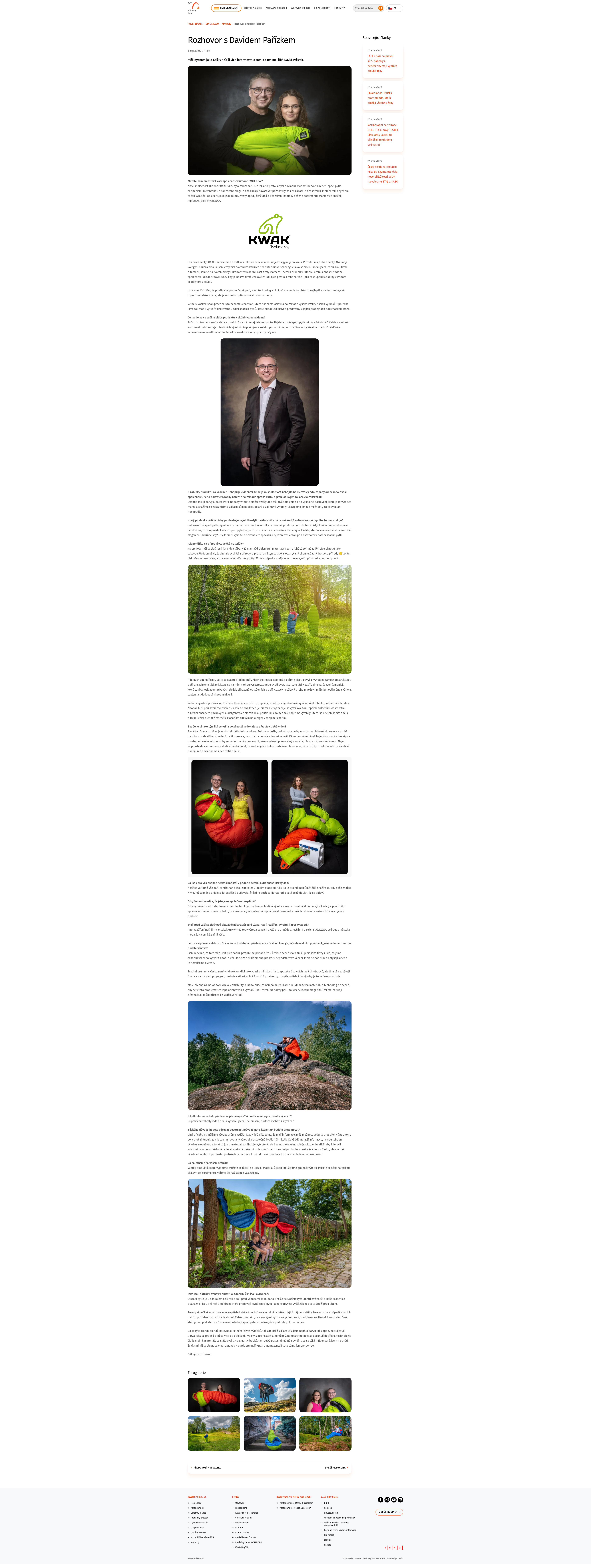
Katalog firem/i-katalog (246, 1513)
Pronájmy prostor (276, 8)
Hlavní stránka (195, 23)
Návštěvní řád (331, 1513)
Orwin (400, 1558)
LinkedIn (400, 1499)
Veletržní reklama (244, 1518)
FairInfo (239, 1527)
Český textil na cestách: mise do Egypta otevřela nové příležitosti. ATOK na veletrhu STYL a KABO (383, 174)
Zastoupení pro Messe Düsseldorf (296, 1503)
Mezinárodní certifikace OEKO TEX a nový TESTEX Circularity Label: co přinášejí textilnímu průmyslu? (383, 134)
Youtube (394, 1499)
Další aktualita (335, 1467)
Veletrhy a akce (253, 8)
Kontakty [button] (339, 8)
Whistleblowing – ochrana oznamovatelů (336, 1524)
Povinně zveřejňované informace (340, 1530)
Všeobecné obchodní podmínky (339, 1518)
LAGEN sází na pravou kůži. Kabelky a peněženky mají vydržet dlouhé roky (382, 63)
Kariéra (327, 1545)
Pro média (329, 1535)
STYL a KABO (212, 23)
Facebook (380, 1499)
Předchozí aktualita (207, 1467)
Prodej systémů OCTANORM (248, 1542)
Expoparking (241, 1508)
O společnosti (322, 8)
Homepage (196, 1503)
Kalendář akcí (197, 1508)
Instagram (387, 1499)
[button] (394, 8)
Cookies (328, 1508)
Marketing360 (241, 1547)
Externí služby (242, 1532)
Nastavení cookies (196, 1558)
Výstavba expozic (300, 8)
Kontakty (195, 1542)
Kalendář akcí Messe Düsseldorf (295, 1508)
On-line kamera (198, 1532)
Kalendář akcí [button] (229, 8)
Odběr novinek (388, 1512)
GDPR (326, 1503)
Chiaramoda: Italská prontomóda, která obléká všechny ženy (380, 98)
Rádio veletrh (241, 1523)
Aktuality (226, 23)
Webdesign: (392, 1558)
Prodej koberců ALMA (245, 1537)
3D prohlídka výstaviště (202, 1537)
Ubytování (240, 1503)
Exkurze (328, 1540)
